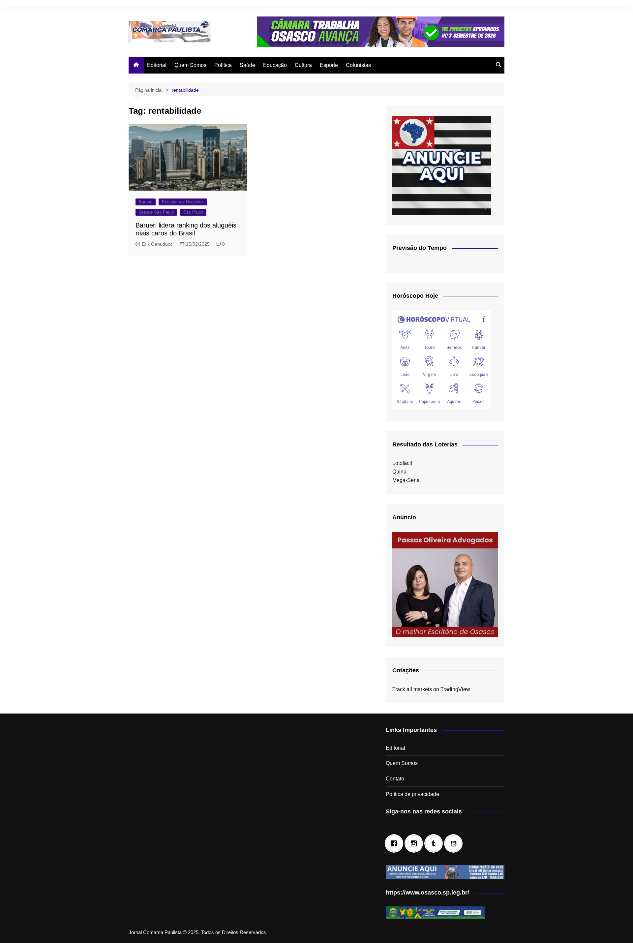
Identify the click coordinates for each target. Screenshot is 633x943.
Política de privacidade (412, 794)
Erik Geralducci (157, 244)
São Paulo (193, 212)
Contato (395, 778)
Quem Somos (190, 65)
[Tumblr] (435, 843)
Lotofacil (402, 463)
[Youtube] (455, 843)
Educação (275, 65)
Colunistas (358, 65)
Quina (399, 471)
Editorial (156, 65)
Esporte (329, 65)
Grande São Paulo (156, 212)
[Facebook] (396, 843)
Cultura (303, 65)
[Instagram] (415, 843)
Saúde (247, 65)
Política (223, 65)
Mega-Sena (406, 480)
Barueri (145, 201)
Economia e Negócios (183, 201)
